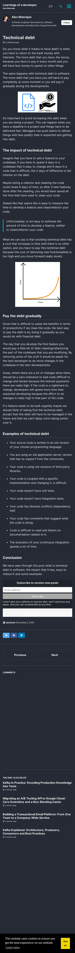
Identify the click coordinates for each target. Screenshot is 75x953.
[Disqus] (37, 719)
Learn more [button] (13, 947)
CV (51, 6)
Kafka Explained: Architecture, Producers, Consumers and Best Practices (31, 831)
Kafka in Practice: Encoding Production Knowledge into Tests (37, 784)
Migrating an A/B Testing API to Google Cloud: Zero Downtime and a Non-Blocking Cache (34, 800)
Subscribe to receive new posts (37, 582)
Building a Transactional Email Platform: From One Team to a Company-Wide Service (37, 815)
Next (54, 655)
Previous (20, 655)
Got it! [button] (65, 943)
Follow (66, 22)
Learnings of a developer (20, 6)
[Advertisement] (37, 884)
